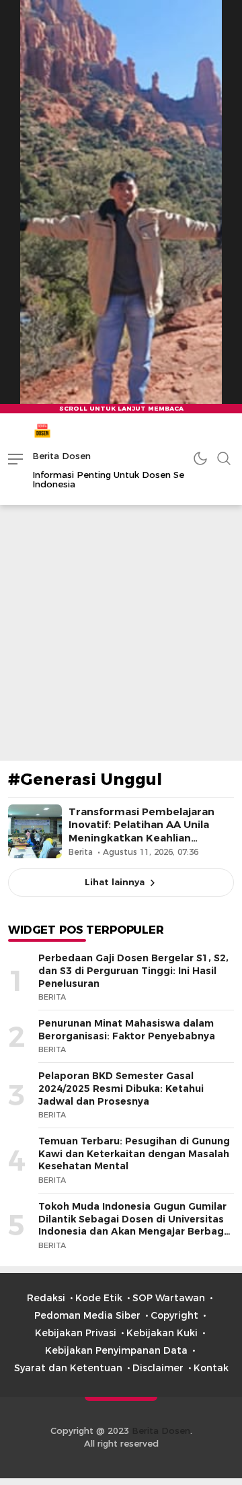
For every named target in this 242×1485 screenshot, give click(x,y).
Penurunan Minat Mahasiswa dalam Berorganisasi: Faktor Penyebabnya (126, 1029)
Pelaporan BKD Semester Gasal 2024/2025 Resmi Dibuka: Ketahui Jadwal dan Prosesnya (121, 1088)
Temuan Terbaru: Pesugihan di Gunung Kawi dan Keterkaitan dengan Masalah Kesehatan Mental (134, 1153)
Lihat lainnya (115, 881)
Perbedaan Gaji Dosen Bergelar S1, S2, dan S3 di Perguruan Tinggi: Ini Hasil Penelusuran (133, 970)
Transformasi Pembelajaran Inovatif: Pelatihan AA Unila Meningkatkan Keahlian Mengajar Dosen (141, 831)
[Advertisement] (121, 633)
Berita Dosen (61, 455)
